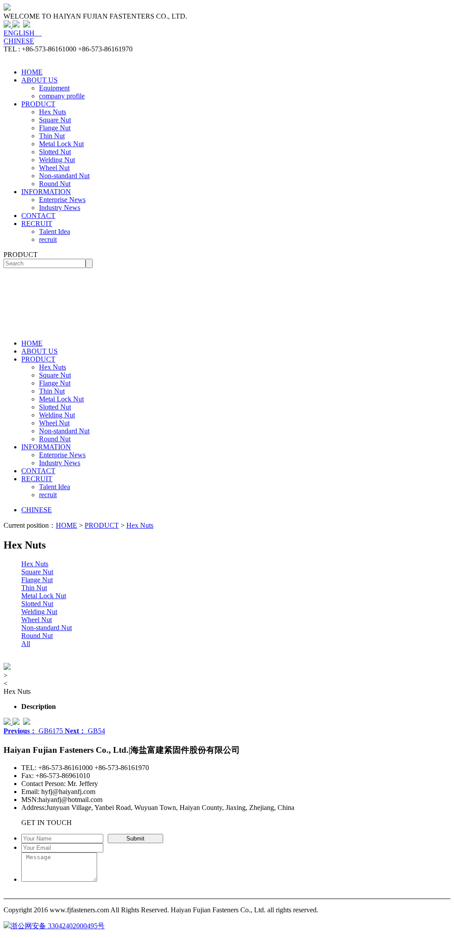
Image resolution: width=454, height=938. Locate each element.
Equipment (54, 88)
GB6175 (34, 731)
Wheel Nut (54, 167)
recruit (48, 239)
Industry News (59, 207)
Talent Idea (54, 231)
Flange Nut (54, 128)
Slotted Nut (55, 152)
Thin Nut (52, 136)
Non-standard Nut (64, 175)
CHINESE (19, 41)
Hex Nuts (52, 112)
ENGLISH (23, 33)
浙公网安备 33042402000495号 (58, 926)
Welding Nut (57, 159)
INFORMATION (46, 191)
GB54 (85, 731)
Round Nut (54, 183)
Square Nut (55, 120)
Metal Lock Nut (61, 144)
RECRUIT (36, 223)
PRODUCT (38, 104)
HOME (32, 72)
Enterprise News (62, 199)
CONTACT (38, 215)
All (25, 643)
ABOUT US (39, 80)
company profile (62, 96)
